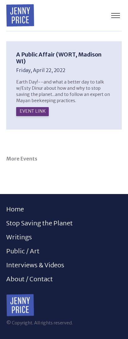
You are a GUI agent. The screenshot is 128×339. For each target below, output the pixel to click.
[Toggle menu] (115, 15)
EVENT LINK (33, 111)
